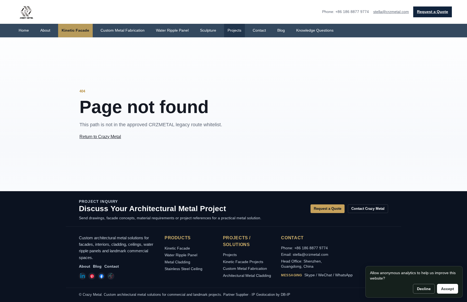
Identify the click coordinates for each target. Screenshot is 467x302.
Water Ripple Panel (172, 30)
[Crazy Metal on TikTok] (110, 276)
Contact (259, 30)
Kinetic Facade (75, 30)
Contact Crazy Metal (368, 209)
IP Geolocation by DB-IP (271, 295)
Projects (234, 30)
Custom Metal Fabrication (123, 30)
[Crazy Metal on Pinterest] (91, 276)
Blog (281, 30)
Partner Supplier (235, 295)
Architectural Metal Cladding (247, 275)
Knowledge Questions (314, 30)
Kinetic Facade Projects (243, 262)
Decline (424, 289)
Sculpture (208, 30)
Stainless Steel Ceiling (183, 269)
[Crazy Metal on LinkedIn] (82, 276)
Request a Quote (432, 11)
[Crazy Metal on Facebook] (101, 276)
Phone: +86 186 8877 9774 (304, 248)
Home (24, 30)
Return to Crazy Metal (100, 136)
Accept (447, 289)
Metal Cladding (177, 262)
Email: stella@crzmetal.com (304, 254)
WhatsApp (344, 275)
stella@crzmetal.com (391, 11)
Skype (309, 275)
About (45, 30)
